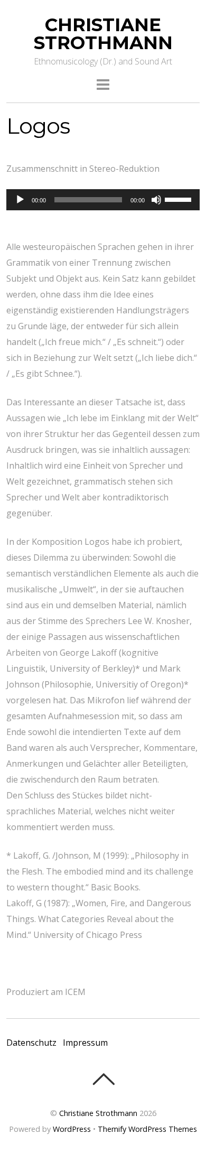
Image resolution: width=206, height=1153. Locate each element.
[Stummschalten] (156, 199)
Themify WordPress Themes (147, 1129)
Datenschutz (31, 1042)
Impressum (85, 1042)
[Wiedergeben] (20, 199)
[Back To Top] (103, 1079)
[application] (103, 199)
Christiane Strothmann (98, 1113)
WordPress (72, 1129)
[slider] (179, 198)
